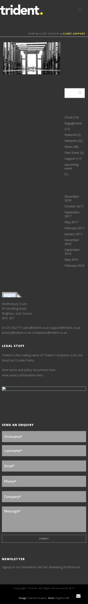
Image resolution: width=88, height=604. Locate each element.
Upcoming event (72, 166)
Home (31, 33)
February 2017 (74, 228)
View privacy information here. (23, 375)
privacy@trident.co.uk (16, 333)
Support (70, 159)
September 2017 (72, 214)
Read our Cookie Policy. (18, 360)
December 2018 (72, 198)
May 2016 (71, 260)
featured (70, 135)
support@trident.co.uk (65, 328)
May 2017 (71, 222)
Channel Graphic (37, 598)
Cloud (68, 117)
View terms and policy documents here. (29, 370)
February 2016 (74, 265)
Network (70, 141)
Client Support (49, 33)
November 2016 (72, 242)
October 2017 (74, 206)
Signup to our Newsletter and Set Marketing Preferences (41, 567)
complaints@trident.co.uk (49, 333)
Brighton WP (62, 598)
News (68, 147)
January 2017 (73, 234)
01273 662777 (12, 328)
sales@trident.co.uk (35, 328)
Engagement (73, 123)
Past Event (72, 153)
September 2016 (72, 252)
